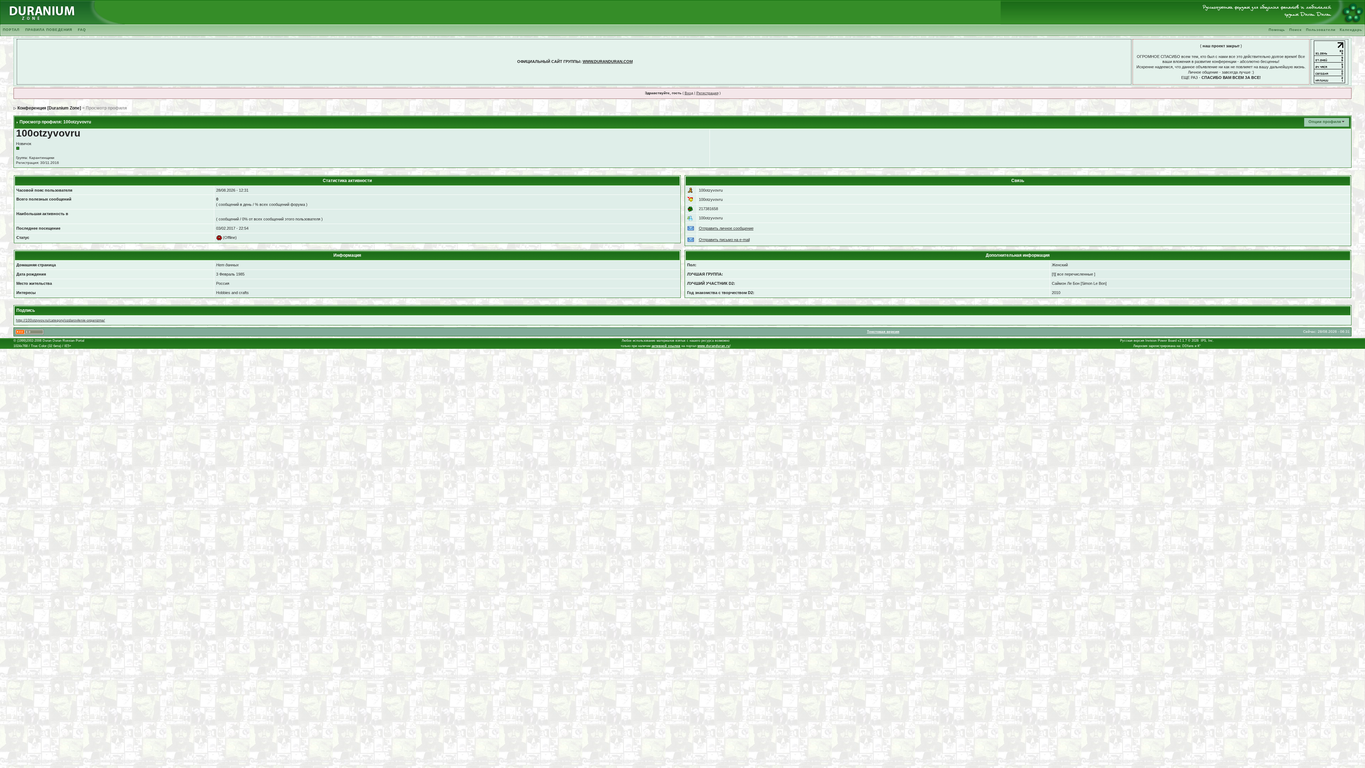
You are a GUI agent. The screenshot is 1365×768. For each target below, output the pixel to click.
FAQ (82, 30)
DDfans (1188, 346)
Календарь (1351, 30)
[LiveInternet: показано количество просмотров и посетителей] (1329, 61)
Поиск (1295, 30)
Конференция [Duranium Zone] (49, 108)
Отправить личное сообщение (726, 228)
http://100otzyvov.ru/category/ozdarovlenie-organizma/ (60, 320)
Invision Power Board (1161, 340)
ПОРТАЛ (11, 30)
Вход (689, 93)
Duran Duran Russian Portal (63, 340)
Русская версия (1132, 340)
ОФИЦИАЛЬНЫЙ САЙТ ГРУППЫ (548, 61)
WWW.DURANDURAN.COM (608, 61)
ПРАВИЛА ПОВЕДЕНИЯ (48, 30)
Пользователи (1320, 30)
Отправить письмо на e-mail (724, 240)
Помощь (1277, 30)
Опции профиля (1324, 121)
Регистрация (707, 93)
